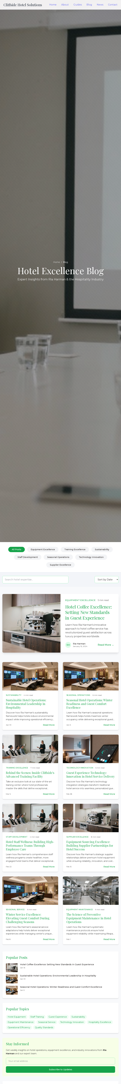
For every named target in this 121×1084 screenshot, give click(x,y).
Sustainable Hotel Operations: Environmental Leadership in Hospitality (26, 703)
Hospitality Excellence (100, 1022)
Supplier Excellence (60, 565)
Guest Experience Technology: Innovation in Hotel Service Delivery (90, 774)
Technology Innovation (91, 557)
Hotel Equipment (17, 1017)
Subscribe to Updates (60, 1069)
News (100, 4)
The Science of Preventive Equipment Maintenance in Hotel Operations (88, 918)
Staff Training (37, 1017)
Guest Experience (58, 1017)
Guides (77, 4)
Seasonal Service (46, 1022)
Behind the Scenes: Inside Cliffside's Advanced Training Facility (30, 774)
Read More (49, 725)
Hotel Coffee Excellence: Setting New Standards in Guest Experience (88, 612)
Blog (89, 4)
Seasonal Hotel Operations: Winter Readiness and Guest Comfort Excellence (89, 703)
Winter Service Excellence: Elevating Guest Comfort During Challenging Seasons (27, 918)
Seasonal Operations (58, 557)
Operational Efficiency (19, 1027)
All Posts (16, 549)
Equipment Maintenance (20, 1022)
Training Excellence (74, 549)
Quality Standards (44, 1027)
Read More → (106, 644)
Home (53, 4)
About (65, 4)
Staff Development (28, 557)
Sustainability (102, 549)
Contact (112, 4)
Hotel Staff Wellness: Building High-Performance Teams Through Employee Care (30, 845)
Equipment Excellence (43, 549)
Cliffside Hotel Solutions (23, 4)
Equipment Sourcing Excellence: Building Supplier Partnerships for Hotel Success (89, 845)
